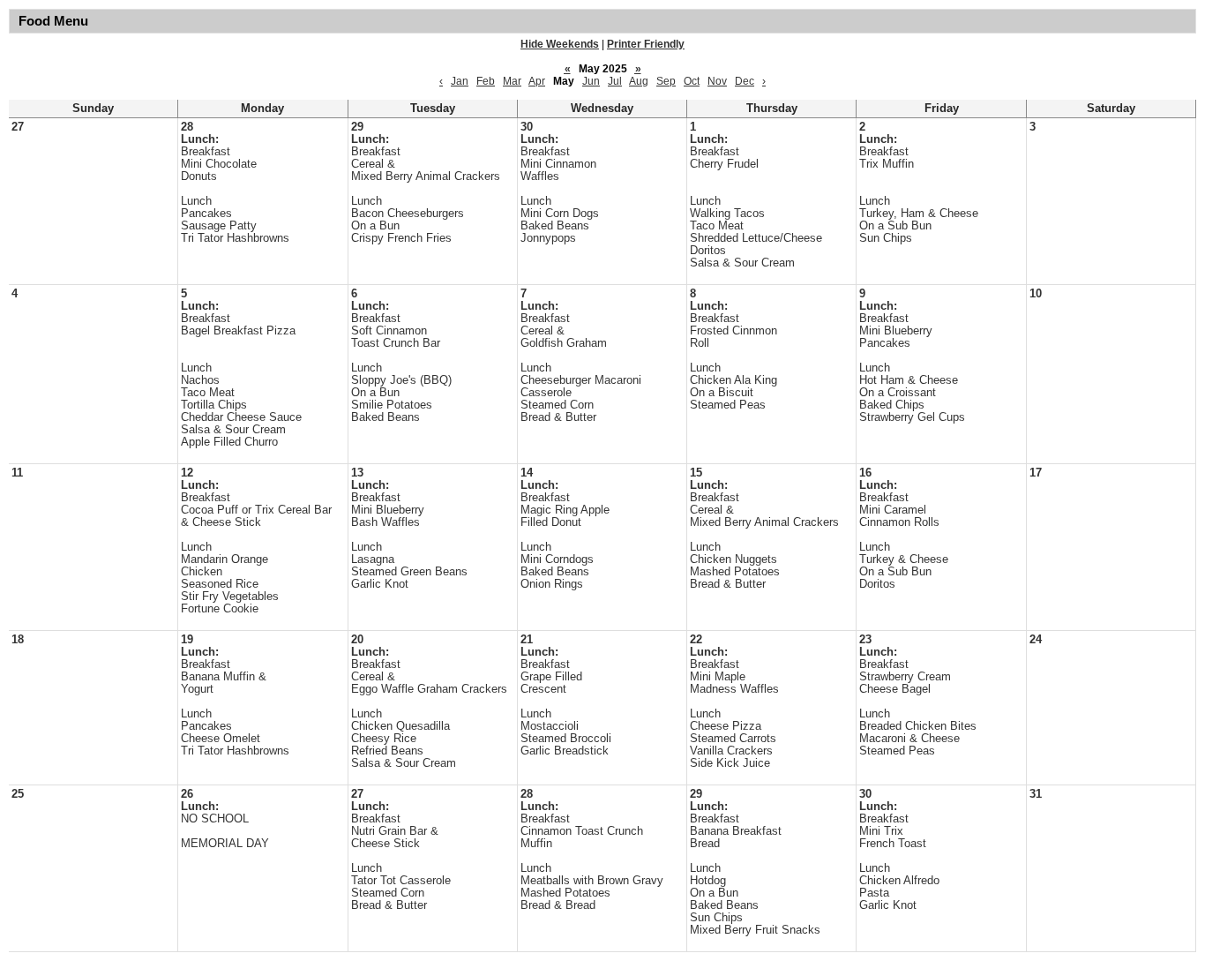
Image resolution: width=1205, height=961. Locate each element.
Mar (512, 81)
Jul (615, 81)
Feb (485, 81)
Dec (744, 81)
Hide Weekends (559, 44)
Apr (536, 81)
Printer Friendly (646, 44)
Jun (591, 81)
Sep (666, 81)
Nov (717, 81)
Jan (459, 81)
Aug (638, 81)
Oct (692, 81)
